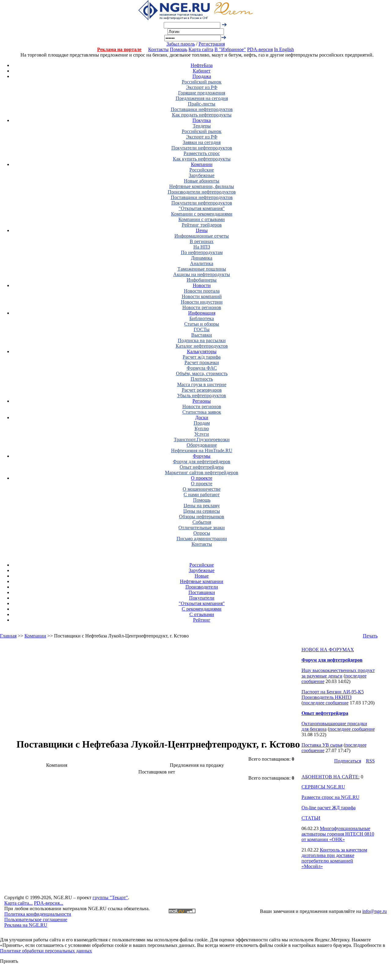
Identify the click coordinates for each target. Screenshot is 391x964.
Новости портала (202, 291)
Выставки (201, 335)
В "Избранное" (230, 49)
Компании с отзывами (201, 219)
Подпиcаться (347, 760)
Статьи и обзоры (201, 324)
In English (284, 49)
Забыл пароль (180, 43)
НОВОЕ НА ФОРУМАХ (327, 649)
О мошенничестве (202, 489)
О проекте (201, 478)
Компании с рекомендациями (201, 213)
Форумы (201, 456)
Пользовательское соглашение (35, 919)
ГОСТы (202, 329)
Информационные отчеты (201, 235)
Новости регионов (201, 307)
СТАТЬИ (310, 818)
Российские (201, 169)
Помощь (178, 49)
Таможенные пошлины (201, 268)
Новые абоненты (201, 180)
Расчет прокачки (202, 362)
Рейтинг (201, 619)
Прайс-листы (201, 103)
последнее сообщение (326, 702)
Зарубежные (201, 175)
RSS (370, 760)
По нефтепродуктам (202, 252)
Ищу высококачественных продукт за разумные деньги (338, 673)
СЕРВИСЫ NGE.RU (323, 786)
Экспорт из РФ (201, 87)
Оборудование (202, 445)
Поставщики (201, 592)
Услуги (201, 434)
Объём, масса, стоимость (202, 373)
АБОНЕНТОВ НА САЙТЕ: (330, 776)
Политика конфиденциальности (37, 914)
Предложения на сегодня (202, 98)
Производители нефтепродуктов (202, 191)
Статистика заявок (201, 412)
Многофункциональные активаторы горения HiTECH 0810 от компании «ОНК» (337, 834)
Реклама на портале (119, 49)
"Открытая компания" (202, 208)
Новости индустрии (202, 302)
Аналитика (201, 263)
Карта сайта (200, 49)
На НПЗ (201, 246)
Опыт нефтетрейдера (202, 467)
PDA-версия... (48, 903)
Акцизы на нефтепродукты (201, 274)
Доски (201, 417)
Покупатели (201, 597)
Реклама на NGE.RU (25, 925)
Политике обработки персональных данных (46, 950)
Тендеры (202, 125)
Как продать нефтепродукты (202, 114)
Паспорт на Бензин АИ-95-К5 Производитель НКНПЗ (332, 694)
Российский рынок (201, 81)
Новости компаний (202, 296)
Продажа (201, 76)
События (201, 522)
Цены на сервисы (201, 511)
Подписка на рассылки (202, 340)
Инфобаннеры (202, 280)
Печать (370, 635)
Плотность (202, 379)
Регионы (201, 401)
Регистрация (212, 43)
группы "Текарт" (110, 897)
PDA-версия (260, 49)
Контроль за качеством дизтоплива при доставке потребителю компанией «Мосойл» (334, 858)
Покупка (201, 120)
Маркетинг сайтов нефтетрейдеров (201, 472)
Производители (201, 586)
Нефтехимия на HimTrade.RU (201, 450)
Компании (202, 164)
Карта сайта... (18, 903)
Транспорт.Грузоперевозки (202, 439)
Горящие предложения (201, 92)
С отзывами (201, 614)
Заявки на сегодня (202, 142)
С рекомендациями (201, 608)
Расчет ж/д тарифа (202, 357)
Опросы (201, 533)
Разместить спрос (202, 153)
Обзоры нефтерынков (201, 516)
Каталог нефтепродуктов (202, 346)
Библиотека (201, 318)
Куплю (202, 428)
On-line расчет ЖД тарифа (328, 807)
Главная (8, 635)
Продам (202, 423)
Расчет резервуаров (202, 390)
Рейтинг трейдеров (202, 224)
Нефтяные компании (201, 581)
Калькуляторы (202, 351)
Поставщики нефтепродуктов (202, 109)
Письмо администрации (202, 538)
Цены (202, 230)
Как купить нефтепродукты (202, 158)
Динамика (201, 257)
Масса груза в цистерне (201, 384)
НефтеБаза (202, 65)
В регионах (202, 241)
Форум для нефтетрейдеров (201, 461)
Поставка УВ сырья (321, 745)
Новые (202, 575)
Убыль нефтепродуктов (201, 395)
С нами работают (202, 494)
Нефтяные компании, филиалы (201, 186)
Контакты (158, 49)
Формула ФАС (202, 368)
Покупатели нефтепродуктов (201, 147)
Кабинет (201, 70)
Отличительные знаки (201, 527)
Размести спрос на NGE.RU (330, 797)
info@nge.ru (374, 911)
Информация (201, 313)
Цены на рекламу (202, 505)
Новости (202, 285)
